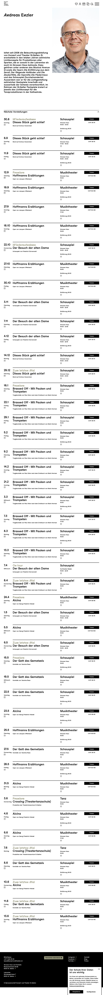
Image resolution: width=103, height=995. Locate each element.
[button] (76, 4)
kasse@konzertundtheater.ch (13, 961)
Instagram (71, 957)
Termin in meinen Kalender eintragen (4, 125)
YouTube (71, 961)
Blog (85, 959)
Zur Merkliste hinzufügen (61, 131)
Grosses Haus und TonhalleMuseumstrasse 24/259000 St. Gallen (12, 966)
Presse (86, 961)
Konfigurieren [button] (91, 992)
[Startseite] (6, 3)
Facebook (71, 959)
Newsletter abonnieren (52, 957)
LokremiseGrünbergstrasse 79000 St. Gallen (10, 974)
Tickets (91, 119)
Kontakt (86, 957)
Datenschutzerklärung (76, 986)
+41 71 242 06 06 (9, 959)
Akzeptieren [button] (76, 992)
